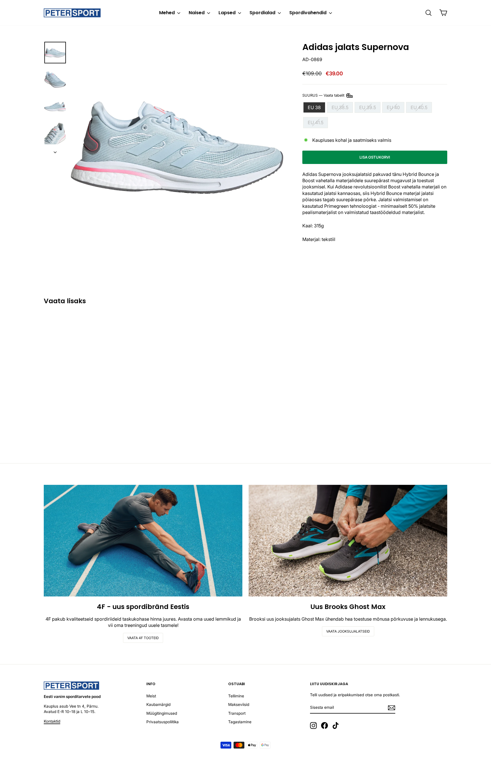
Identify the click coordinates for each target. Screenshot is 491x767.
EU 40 (393, 107)
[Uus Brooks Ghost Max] (348, 540)
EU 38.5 (340, 107)
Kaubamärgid (158, 704)
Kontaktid (52, 721)
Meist (151, 696)
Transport (237, 713)
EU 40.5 (419, 107)
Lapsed (228, 12)
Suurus (324, 95)
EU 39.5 (367, 107)
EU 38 (314, 107)
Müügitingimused (161, 713)
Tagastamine (239, 722)
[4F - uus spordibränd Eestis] (143, 540)
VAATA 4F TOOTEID (143, 638)
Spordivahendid (308, 12)
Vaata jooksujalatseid (348, 631)
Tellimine (236, 696)
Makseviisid (238, 704)
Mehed (167, 12)
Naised (197, 12)
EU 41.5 (315, 122)
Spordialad (262, 12)
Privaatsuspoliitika (162, 722)
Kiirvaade (91, 410)
